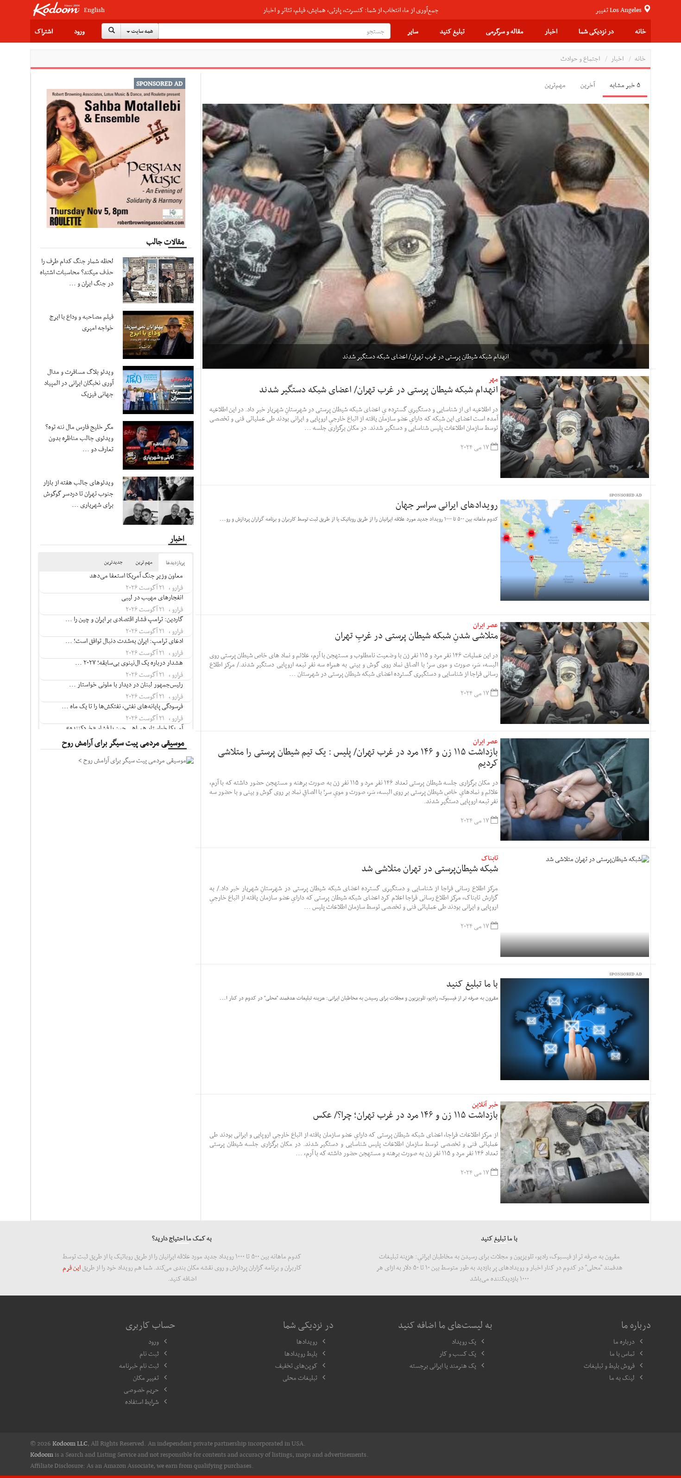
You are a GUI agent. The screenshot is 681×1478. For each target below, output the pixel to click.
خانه (640, 31)
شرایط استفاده (142, 1401)
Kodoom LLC (70, 1443)
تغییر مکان (146, 1377)
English (94, 10)
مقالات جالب (165, 241)
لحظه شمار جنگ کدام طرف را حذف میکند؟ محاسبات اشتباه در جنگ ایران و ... (77, 272)
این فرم (72, 1267)
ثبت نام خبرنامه (139, 1365)
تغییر (619, 9)
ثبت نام (149, 1353)
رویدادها (306, 1341)
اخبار (551, 31)
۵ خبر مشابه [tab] (625, 84)
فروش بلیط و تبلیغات (609, 1365)
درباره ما (624, 1341)
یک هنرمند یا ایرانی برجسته (443, 1365)
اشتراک (44, 31)
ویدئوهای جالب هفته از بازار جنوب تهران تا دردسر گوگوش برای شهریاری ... (78, 493)
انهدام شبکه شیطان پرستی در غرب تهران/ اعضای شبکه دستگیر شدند (378, 389)
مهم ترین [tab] (144, 562)
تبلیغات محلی (300, 1377)
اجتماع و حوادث (580, 58)
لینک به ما (622, 1377)
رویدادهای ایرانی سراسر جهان (447, 504)
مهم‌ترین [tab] (555, 84)
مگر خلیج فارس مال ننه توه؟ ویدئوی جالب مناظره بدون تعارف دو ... (79, 437)
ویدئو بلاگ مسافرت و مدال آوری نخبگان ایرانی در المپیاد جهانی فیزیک (79, 382)
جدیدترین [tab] (113, 562)
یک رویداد (464, 1341)
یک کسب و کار (457, 1353)
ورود (79, 31)
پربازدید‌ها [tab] (175, 562)
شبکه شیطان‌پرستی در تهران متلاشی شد (429, 868)
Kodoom (41, 1454)
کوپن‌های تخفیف (296, 1365)
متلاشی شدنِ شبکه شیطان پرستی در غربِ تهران (416, 635)
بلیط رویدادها (300, 1353)
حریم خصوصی (141, 1389)
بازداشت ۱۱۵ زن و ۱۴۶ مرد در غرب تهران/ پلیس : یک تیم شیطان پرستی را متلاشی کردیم (358, 756)
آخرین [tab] (587, 84)
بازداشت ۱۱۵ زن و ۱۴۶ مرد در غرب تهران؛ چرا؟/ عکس (405, 1114)
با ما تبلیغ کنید (472, 983)
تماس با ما (622, 1353)
